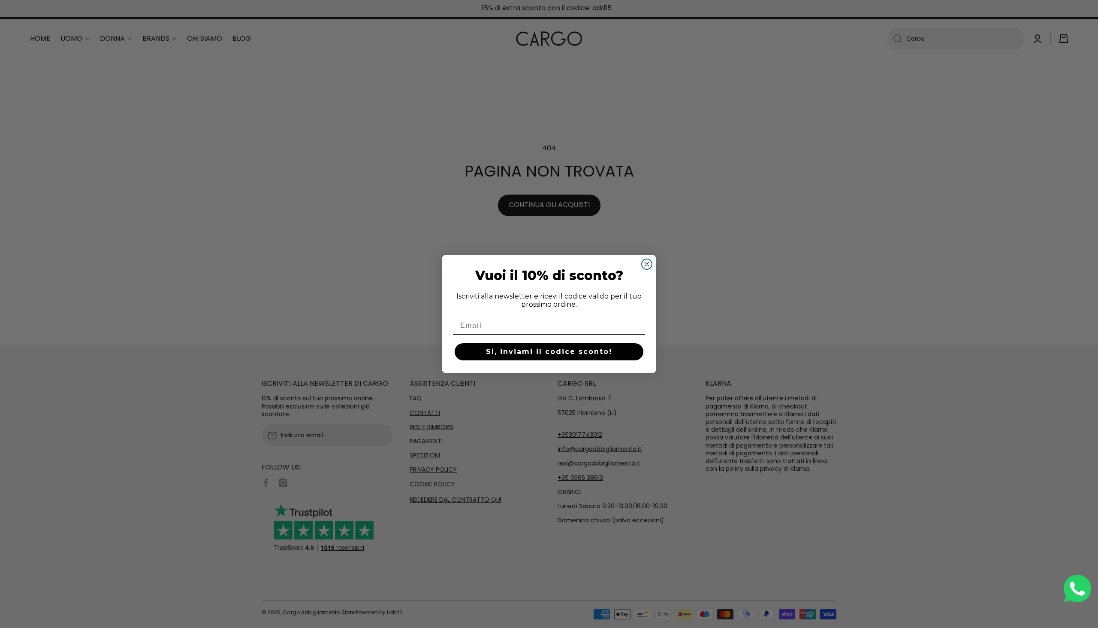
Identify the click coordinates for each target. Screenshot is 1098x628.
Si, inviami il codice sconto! (549, 352)
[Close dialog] (647, 264)
